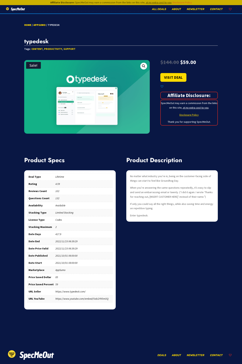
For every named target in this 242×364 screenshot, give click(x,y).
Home (27, 25)
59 (56, 284)
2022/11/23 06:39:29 (66, 241)
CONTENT (37, 49)
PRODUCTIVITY (53, 49)
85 (56, 277)
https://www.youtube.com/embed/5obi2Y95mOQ (82, 298)
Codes (58, 219)
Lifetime (59, 176)
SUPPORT (69, 49)
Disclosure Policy (182, 2)
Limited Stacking (64, 212)
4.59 (57, 184)
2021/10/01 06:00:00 (66, 255)
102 (57, 191)
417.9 (58, 234)
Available (60, 205)
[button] (143, 66)
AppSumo (39, 25)
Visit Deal (173, 77)
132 (57, 198)
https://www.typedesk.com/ (70, 291)
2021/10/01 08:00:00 (66, 263)
